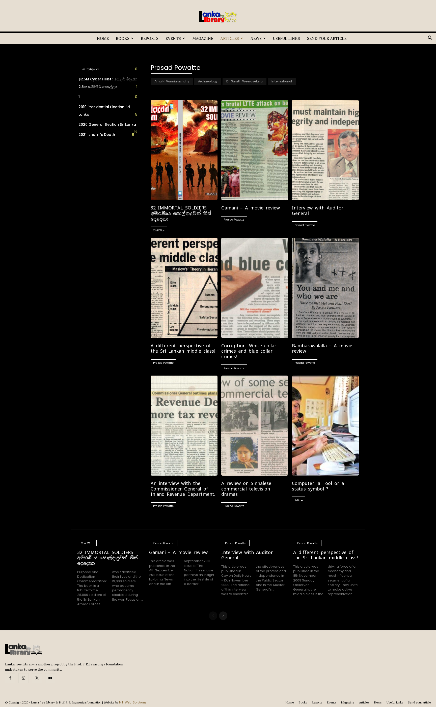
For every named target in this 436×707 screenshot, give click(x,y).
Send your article (326, 38)
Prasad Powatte (234, 220)
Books (122, 38)
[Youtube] (50, 678)
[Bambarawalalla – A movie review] (325, 288)
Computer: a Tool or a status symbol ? (318, 486)
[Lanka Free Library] (218, 16)
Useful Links (286, 38)
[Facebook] (10, 678)
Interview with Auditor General (317, 210)
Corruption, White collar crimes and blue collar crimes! (248, 351)
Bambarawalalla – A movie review (322, 348)
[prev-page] (213, 615)
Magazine (202, 38)
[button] (430, 38)
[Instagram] (23, 678)
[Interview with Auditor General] (325, 150)
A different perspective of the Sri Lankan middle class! (183, 348)
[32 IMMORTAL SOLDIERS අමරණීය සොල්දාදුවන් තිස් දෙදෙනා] (184, 150)
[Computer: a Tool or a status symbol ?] (325, 426)
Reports (149, 38)
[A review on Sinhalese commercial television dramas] (254, 426)
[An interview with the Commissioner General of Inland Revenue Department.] (184, 426)
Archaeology (207, 81)
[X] (37, 678)
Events (173, 38)
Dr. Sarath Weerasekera (244, 81)
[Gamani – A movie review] (254, 150)
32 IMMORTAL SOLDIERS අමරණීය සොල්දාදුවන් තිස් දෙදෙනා (181, 213)
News (256, 38)
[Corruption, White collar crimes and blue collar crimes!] (254, 288)
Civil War (159, 230)
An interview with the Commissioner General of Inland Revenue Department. (183, 488)
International (281, 81)
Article (298, 500)
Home (103, 38)
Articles (229, 38)
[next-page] (223, 615)
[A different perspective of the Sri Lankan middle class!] (184, 288)
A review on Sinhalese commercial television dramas (246, 488)
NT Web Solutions (133, 702)
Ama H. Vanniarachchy (171, 81)
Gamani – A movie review (250, 208)
